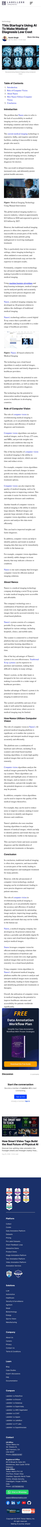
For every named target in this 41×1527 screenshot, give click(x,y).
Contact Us (10, 1348)
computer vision (20, 414)
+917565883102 (18, 1486)
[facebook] (8, 1503)
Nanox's (7, 317)
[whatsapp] (18, 1492)
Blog (7, 1367)
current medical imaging (18, 133)
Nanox (21, 115)
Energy (8, 1315)
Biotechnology (11, 1312)
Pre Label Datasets (13, 1241)
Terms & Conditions (13, 1351)
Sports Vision (11, 1319)
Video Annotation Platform (16, 1262)
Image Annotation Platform (16, 1255)
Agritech (9, 1305)
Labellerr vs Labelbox (14, 1420)
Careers (9, 1341)
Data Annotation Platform (15, 1231)
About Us (9, 1337)
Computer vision (11, 433)
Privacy (9, 1344)
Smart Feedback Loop (14, 1245)
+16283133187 (16, 1454)
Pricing (8, 1238)
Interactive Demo (12, 1248)
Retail (8, 1308)
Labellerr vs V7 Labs (13, 1424)
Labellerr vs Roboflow (14, 1396)
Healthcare (10, 1298)
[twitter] (18, 1503)
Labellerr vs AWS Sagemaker (17, 1410)
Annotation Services (13, 1266)
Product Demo (11, 1252)
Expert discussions (13, 1374)
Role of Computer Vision (17, 90)
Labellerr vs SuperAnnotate (16, 1427)
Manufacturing (11, 1322)
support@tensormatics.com (16, 1498)
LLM (7, 1291)
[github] (29, 1503)
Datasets (9, 1234)
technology (6, 21)
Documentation (12, 1381)
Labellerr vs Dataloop (14, 1403)
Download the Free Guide (20, 1064)
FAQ (7, 1377)
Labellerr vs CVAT (12, 1413)
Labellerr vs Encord (13, 1399)
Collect (8, 1224)
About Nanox (12, 93)
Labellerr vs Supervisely (15, 1406)
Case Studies (11, 1370)
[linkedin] (13, 1503)
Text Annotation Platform (15, 1259)
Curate (8, 1227)
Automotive (10, 1294)
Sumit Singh (13, 38)
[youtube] (24, 1503)
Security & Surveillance (14, 1301)
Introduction (12, 87)
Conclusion (11, 103)
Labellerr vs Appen (13, 1417)
